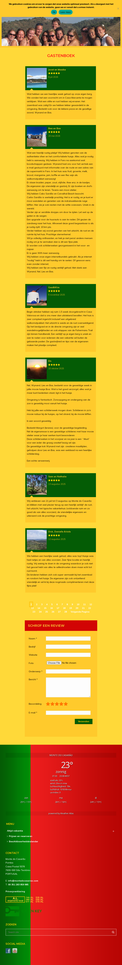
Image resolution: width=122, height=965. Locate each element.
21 (83, 608)
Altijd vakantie (15, 830)
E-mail (33, 712)
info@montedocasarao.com (23, 880)
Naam (33, 638)
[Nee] (118, 8)
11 (84, 604)
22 (89, 608)
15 (45, 608)
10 (78, 604)
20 (77, 608)
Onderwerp (35, 671)
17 (58, 608)
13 (32, 608)
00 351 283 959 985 (18, 884)
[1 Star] (48, 704)
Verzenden (83, 721)
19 (70, 608)
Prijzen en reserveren (20, 836)
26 (53, 611)
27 (59, 611)
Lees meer (65, 12)
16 (51, 608)
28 (65, 611)
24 (40, 611)
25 (46, 611)
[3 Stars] (57, 704)
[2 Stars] (52, 704)
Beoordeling (35, 703)
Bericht (33, 679)
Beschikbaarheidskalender (23, 841)
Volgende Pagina (80, 611)
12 (90, 604)
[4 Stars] (61, 704)
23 (34, 611)
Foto (31, 663)
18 (64, 608)
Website (33, 654)
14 (38, 608)
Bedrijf (32, 646)
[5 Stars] (66, 704)
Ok (54, 12)
